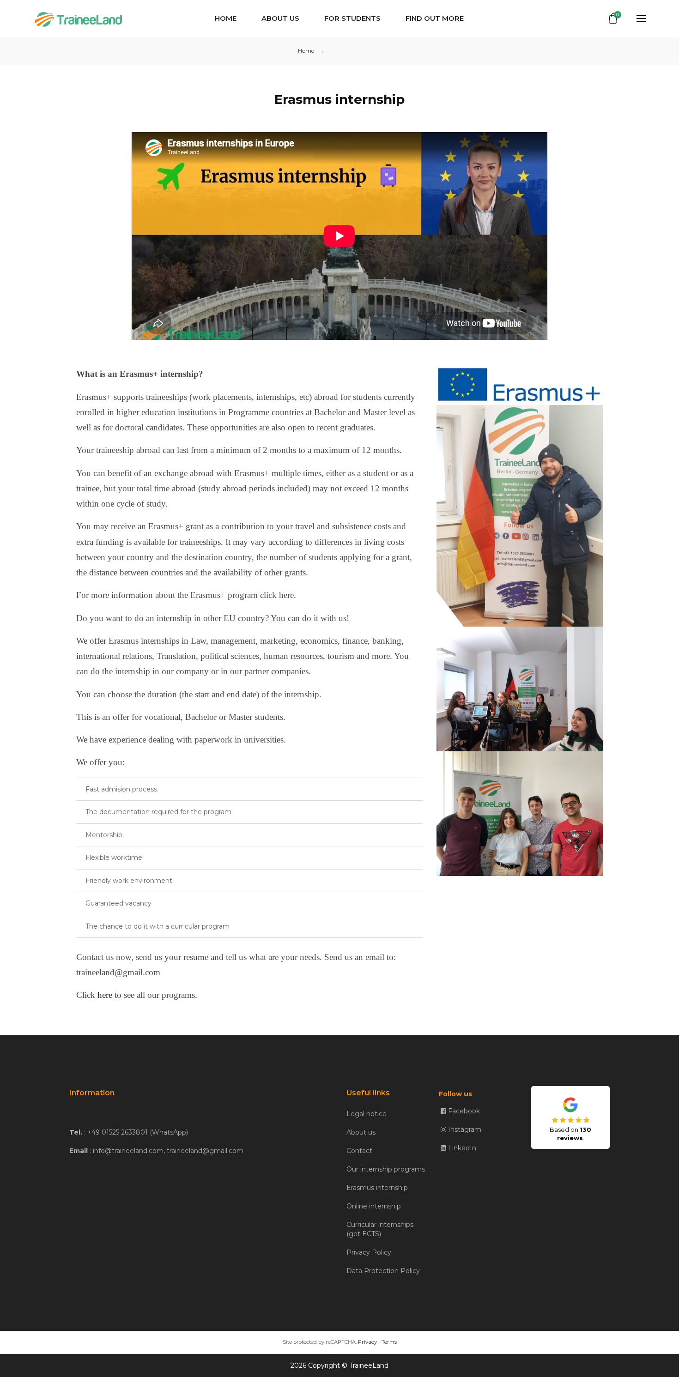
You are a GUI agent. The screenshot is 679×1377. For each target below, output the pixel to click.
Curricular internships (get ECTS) (379, 1229)
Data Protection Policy (383, 1271)
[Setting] (636, 18)
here (104, 995)
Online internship (373, 1206)
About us (361, 1132)
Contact (359, 1151)
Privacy (367, 1342)
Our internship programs (385, 1169)
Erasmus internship (377, 1188)
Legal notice (366, 1114)
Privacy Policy (368, 1252)
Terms (389, 1342)
